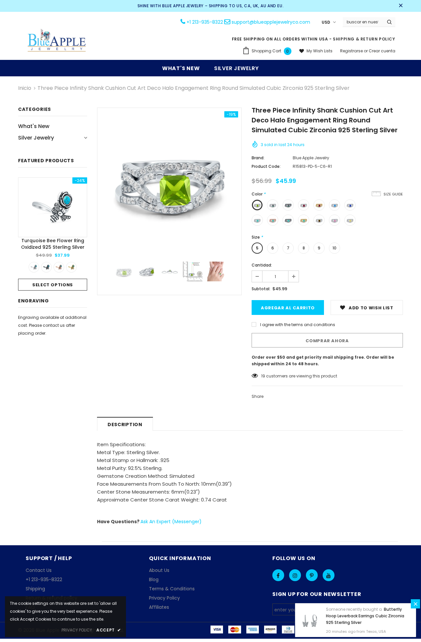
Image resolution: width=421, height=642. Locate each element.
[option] (52, 234)
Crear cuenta (382, 51)
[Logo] (57, 41)
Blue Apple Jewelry (311, 158)
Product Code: (266, 166)
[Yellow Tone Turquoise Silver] (71, 267)
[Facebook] (278, 575)
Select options (52, 285)
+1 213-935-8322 (204, 22)
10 (334, 248)
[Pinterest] (312, 575)
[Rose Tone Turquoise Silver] (59, 267)
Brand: (258, 158)
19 (263, 376)
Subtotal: (261, 289)
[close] (400, 6)
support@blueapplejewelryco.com (271, 22)
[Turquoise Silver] (34, 267)
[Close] (415, 603)
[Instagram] (295, 575)
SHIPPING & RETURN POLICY (364, 39)
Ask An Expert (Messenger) (171, 521)
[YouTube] (328, 575)
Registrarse (352, 51)
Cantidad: (262, 265)
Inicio (24, 88)
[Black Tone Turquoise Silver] (46, 267)
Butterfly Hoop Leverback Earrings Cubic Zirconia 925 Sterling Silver (365, 615)
